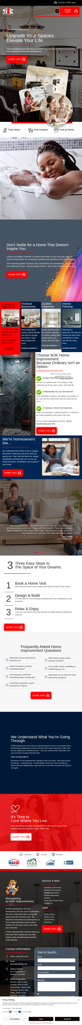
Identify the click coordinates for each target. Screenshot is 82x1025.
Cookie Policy (49, 920)
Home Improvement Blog (53, 901)
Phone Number (43, 972)
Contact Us (48, 903)
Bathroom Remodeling (52, 890)
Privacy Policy (49, 914)
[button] (57, 11)
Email (40, 965)
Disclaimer (48, 922)
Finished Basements (51, 895)
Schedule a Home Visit (52, 888)
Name (40, 957)
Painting (47, 898)
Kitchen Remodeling (51, 893)
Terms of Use (49, 917)
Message (41, 980)
